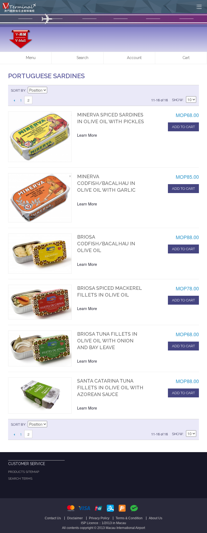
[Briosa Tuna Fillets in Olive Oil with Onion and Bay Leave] (40, 348)
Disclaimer (75, 518)
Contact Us (53, 518)
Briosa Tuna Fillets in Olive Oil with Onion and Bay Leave (107, 340)
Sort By (18, 90)
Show (177, 100)
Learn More (87, 135)
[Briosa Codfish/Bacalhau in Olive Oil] (40, 253)
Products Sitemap (23, 472)
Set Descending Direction (52, 91)
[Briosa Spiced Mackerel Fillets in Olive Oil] (40, 302)
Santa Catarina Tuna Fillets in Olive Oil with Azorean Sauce (110, 387)
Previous (14, 100)
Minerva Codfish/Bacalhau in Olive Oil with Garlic (106, 183)
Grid (183, 91)
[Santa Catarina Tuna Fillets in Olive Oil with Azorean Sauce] (40, 395)
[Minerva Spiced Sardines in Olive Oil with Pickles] (40, 136)
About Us (155, 518)
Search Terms (20, 478)
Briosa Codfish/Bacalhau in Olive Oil (106, 243)
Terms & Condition (129, 518)
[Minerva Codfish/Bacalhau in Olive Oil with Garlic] (40, 197)
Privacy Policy (99, 518)
